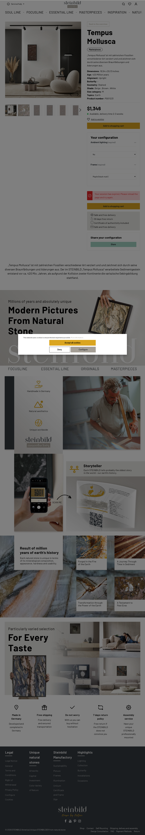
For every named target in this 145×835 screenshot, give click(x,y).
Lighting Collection (83, 763)
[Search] (123, 4)
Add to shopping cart (113, 125)
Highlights (85, 752)
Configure (83, 349)
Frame (94, 164)
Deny (59, 349)
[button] (113, 143)
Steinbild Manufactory (62, 754)
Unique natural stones (34, 757)
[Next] (77, 94)
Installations (84, 775)
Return (137, 831)
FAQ (112, 831)
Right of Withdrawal (10, 782)
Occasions (83, 780)
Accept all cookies (72, 342)
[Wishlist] (130, 4)
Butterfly (82, 770)
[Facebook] (66, 822)
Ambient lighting (99, 142)
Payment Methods (124, 831)
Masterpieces (95, 49)
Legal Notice (11, 760)
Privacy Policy (11, 789)
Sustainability (60, 765)
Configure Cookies (10, 797)
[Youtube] (70, 822)
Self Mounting (102, 828)
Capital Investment (34, 778)
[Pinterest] (75, 822)
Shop (82, 828)
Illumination (59, 780)
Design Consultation (99, 831)
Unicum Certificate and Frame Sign (58, 792)
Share (113, 244)
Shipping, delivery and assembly (124, 828)
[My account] (136, 4)
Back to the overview (98, 24)
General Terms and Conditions (10, 770)
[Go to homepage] (72, 4)
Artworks (33, 770)
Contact (90, 828)
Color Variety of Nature (35, 787)
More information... (77, 337)
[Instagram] (79, 822)
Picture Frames (57, 773)
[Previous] (70, 94)
